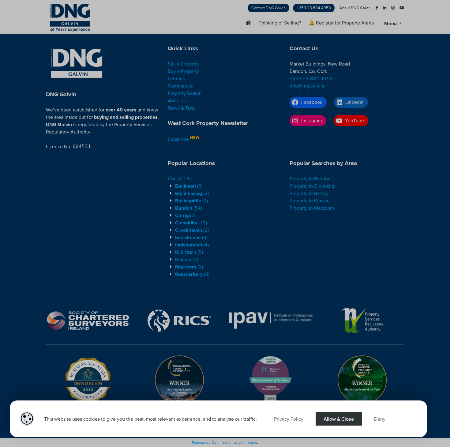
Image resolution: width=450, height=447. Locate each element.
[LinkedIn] (382, 7)
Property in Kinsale (310, 200)
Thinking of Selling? (280, 22)
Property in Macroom (312, 208)
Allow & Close (339, 419)
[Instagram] (390, 7)
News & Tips (181, 108)
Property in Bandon (310, 178)
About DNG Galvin (355, 8)
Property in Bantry (309, 193)
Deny (379, 419)
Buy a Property (183, 71)
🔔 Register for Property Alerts (341, 22)
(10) (191, 222)
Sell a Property (183, 63)
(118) (179, 178)
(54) (188, 208)
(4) (192, 244)
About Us (178, 100)
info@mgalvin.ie (307, 85)
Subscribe (178, 139)
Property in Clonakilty (313, 186)
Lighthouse (247, 442)
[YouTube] (399, 7)
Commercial (180, 85)
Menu (391, 23)
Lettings (176, 78)
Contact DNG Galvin (268, 8)
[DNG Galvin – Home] (248, 22)
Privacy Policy (288, 419)
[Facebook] (374, 7)
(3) (192, 193)
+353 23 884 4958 (314, 8)
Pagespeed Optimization (212, 442)
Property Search (185, 93)
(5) (189, 186)
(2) (191, 200)
